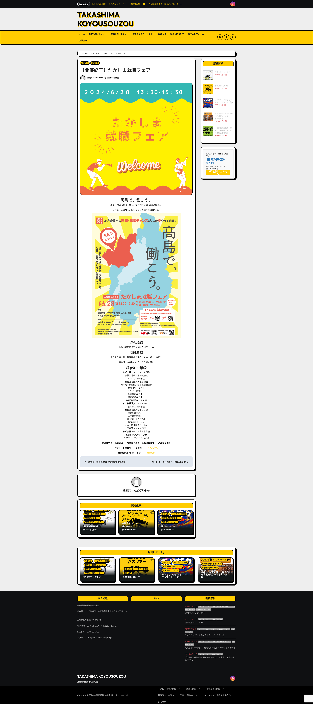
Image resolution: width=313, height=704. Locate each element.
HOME (161, 689)
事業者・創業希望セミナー (94, 514)
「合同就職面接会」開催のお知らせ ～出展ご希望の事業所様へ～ (223, 130)
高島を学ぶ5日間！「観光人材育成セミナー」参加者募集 (224, 116)
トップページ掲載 (140, 515)
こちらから (153, 447)
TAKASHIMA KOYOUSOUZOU (105, 19)
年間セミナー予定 (176, 695)
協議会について (177, 34)
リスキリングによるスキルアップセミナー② (175, 576)
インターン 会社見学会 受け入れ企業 (168, 462)
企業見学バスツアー (132, 523)
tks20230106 (98, 78)
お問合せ (83, 40)
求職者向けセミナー (120, 34)
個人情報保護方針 (224, 695)
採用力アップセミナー (223, 72)
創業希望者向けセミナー (144, 34)
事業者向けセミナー (92, 518)
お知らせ (84, 63)
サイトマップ (208, 695)
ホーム (82, 34)
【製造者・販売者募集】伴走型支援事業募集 (105, 462)
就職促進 (162, 34)
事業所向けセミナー (98, 34)
